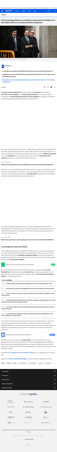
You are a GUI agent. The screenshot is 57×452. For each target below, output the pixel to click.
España (3, 15)
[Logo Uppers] (11, 417)
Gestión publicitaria (49, 429)
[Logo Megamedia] (29, 439)
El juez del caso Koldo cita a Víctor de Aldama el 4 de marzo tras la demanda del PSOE (27, 164)
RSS (54, 429)
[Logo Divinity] (11, 407)
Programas (4, 375)
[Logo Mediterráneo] (46, 422)
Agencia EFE (8, 65)
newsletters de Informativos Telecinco (23, 352)
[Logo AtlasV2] (11, 422)
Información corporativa (11, 429)
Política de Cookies (41, 429)
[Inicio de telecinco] (2, 11)
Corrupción (40, 363)
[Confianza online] (28, 446)
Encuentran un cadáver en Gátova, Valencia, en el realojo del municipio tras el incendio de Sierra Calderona (25, 8)
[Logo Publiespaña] (28, 422)
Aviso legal (4, 429)
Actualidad (8, 363)
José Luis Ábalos (22, 363)
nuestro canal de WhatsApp (17, 359)
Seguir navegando (7, 383)
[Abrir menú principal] (55, 11)
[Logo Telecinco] (28, 402)
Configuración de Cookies (31, 429)
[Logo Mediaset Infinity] (11, 402)
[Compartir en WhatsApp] (44, 87)
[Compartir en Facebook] (54, 87)
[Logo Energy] (28, 412)
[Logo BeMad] (46, 412)
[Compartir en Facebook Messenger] (51, 87)
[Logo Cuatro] (46, 402)
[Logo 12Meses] (45, 417)
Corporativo (5, 379)
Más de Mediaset (6, 388)
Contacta (28, 432)
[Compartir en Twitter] (48, 87)
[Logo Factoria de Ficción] (46, 407)
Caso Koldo (48, 363)
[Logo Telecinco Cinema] (28, 417)
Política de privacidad (21, 429)
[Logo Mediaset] (28, 395)
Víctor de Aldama (32, 363)
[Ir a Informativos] (9, 11)
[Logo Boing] (11, 412)
